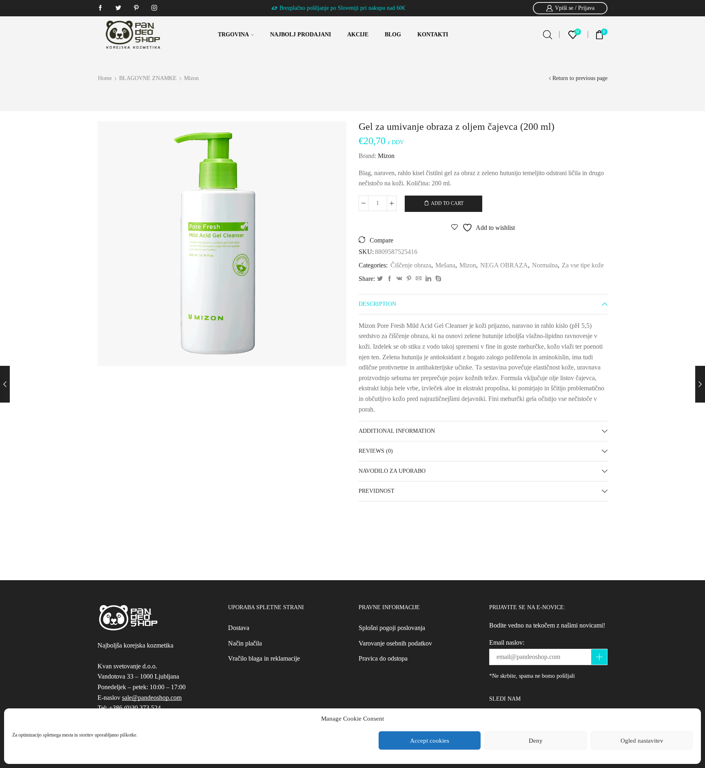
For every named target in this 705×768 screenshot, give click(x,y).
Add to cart (447, 203)
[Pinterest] (409, 279)
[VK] (399, 279)
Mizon (191, 78)
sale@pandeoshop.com (152, 697)
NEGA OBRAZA (504, 265)
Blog (393, 34)
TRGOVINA (233, 34)
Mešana (445, 265)
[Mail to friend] (418, 279)
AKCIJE (357, 34)
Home (105, 78)
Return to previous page (579, 78)
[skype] (437, 279)
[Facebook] (390, 279)
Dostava (238, 627)
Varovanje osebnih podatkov (395, 643)
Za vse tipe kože (583, 265)
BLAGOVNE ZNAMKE (148, 78)
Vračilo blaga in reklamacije (264, 658)
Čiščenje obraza (410, 265)
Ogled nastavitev (642, 740)
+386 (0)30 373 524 (135, 707)
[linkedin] (428, 279)
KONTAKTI (432, 34)
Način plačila (245, 643)
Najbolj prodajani (300, 34)
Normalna (545, 265)
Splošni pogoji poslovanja (392, 627)
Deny (536, 740)
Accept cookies (429, 740)
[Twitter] (380, 279)
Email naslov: (506, 642)
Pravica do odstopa (383, 658)
